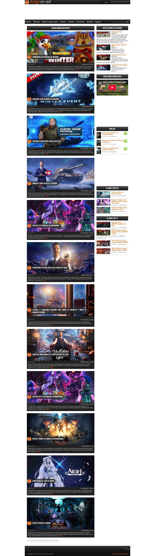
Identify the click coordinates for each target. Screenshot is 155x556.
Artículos (71, 22)
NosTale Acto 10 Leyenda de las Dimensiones (47, 396)
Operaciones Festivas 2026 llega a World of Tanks (49, 267)
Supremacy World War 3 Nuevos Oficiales (46, 141)
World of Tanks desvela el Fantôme (44, 183)
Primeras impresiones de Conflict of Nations (110, 149)
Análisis (63, 22)
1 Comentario (112, 144)
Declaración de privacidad (120, 554)
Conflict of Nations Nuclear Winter (117, 193)
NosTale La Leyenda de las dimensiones (45, 225)
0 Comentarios (113, 136)
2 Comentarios (113, 151)
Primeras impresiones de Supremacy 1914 (110, 133)
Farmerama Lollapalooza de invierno (45, 57)
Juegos (37, 22)
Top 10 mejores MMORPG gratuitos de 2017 (118, 223)
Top (128, 549)
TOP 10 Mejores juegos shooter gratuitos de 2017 (119, 241)
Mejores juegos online (50, 22)
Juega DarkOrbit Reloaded (119, 65)
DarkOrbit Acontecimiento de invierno (45, 99)
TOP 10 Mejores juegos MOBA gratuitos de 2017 (119, 249)
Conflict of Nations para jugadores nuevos (119, 208)
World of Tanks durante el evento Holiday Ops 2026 (50, 354)
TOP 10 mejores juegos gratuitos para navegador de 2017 (119, 231)
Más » (78, 69)
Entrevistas (81, 22)
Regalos (98, 22)
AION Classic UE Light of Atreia (43, 481)
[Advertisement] (112, 111)
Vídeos (90, 22)
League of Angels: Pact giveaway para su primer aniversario (119, 201)
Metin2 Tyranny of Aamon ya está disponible (48, 439)
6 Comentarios (122, 227)
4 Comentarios (122, 252)
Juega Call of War (116, 32)
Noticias (28, 22)
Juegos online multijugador (120, 2)
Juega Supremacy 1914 (118, 55)
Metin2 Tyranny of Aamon (41, 523)
